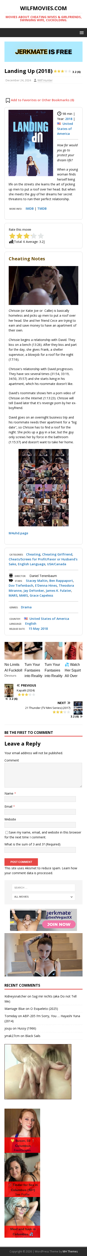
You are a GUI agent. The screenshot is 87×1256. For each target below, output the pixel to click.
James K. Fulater (58, 590)
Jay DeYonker (33, 590)
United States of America (65, 129)
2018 (68, 119)
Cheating (33, 554)
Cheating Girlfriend (57, 554)
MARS (13, 595)
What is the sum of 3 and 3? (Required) (32, 844)
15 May (34, 628)
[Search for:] (43, 887)
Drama (26, 607)
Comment (11, 760)
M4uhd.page (18, 533)
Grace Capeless (41, 595)
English (30, 623)
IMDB (30, 208)
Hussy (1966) (26, 1028)
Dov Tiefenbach (21, 585)
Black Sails (32, 1036)
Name (9, 793)
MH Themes (70, 1251)
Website (10, 819)
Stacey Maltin (37, 581)
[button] (81, 32)
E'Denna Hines (46, 585)
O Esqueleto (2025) (44, 1009)
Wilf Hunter (45, 80)
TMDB (42, 208)
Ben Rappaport (61, 581)
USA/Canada (56, 564)
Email (8, 806)
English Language (31, 564)
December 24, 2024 (18, 80)
